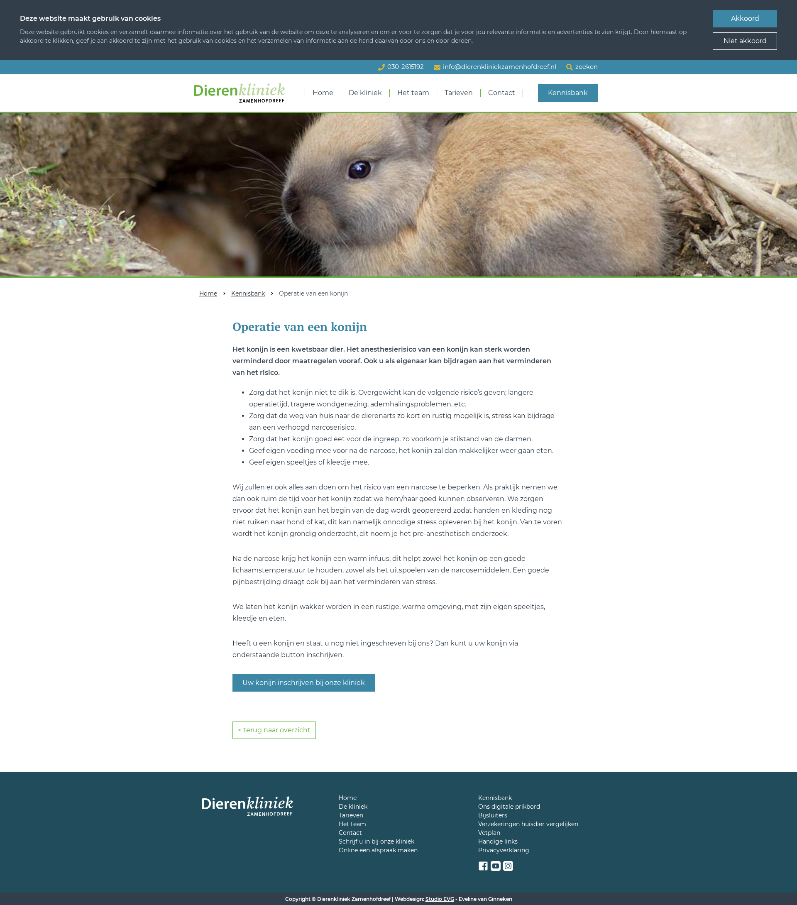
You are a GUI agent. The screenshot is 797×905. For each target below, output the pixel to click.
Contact (501, 93)
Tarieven (459, 93)
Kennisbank (568, 93)
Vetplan (489, 833)
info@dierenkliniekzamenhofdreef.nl (499, 67)
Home (323, 93)
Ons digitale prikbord (509, 806)
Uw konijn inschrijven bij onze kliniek (303, 683)
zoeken (586, 67)
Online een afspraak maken (378, 850)
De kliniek (365, 93)
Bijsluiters (492, 815)
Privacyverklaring (503, 850)
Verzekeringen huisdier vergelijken (528, 824)
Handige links (498, 841)
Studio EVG (439, 899)
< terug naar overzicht (274, 730)
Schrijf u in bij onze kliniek (376, 841)
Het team (413, 93)
